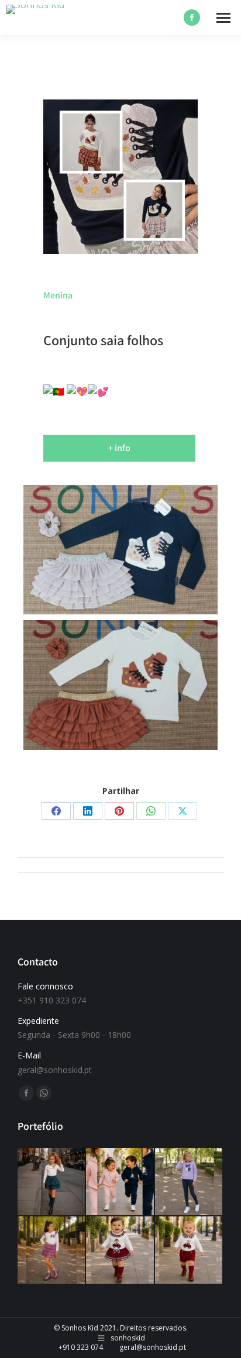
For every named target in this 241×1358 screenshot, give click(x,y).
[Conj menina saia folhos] (52, 1250)
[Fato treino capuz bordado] (120, 1182)
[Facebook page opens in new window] (192, 17)
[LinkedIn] (87, 811)
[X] (182, 811)
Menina (58, 295)
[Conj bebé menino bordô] (189, 1250)
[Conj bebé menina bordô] (120, 1250)
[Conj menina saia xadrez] (52, 1182)
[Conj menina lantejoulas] (189, 1182)
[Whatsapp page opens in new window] (43, 1093)
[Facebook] (56, 811)
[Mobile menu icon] (223, 17)
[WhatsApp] (151, 811)
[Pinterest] (119, 811)
